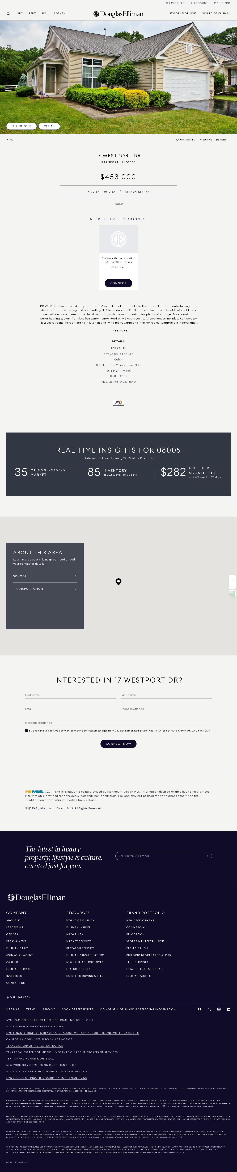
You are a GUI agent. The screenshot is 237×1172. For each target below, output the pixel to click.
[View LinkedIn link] (229, 1010)
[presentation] (118, 77)
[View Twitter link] (209, 1010)
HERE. (180, 1137)
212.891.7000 (51, 1101)
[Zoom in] (232, 578)
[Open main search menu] (9, 13)
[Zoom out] (232, 585)
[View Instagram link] (219, 1010)
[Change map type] (232, 593)
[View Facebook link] (199, 1010)
